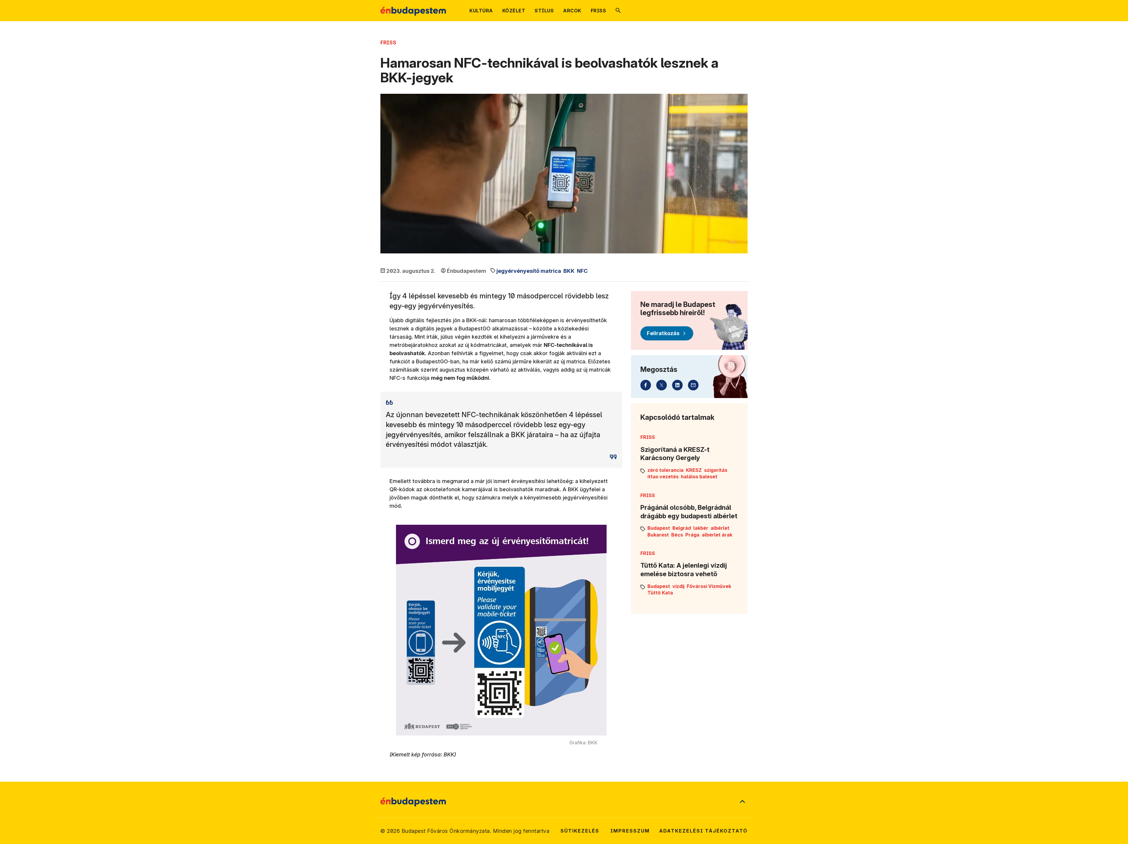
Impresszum (630, 831)
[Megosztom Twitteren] (661, 385)
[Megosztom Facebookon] (645, 385)
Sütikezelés (579, 831)
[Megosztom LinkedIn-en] (677, 385)
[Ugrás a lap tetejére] (742, 802)
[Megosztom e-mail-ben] (693, 385)
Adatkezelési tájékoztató (703, 831)
